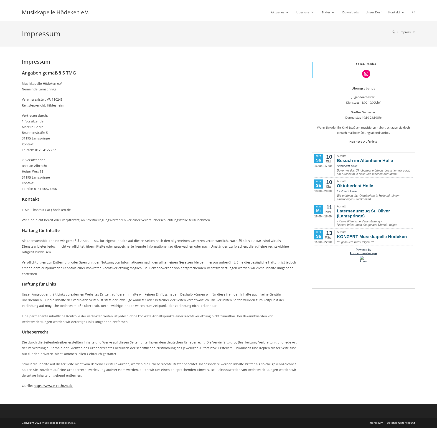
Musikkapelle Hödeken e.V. (55, 12)
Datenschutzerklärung (401, 423)
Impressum (407, 32)
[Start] (393, 32)
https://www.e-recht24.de (53, 385)
